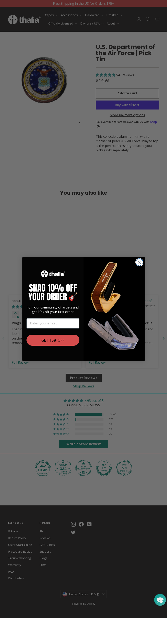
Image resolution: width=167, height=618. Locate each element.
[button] (160, 600)
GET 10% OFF (53, 340)
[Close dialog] (139, 262)
